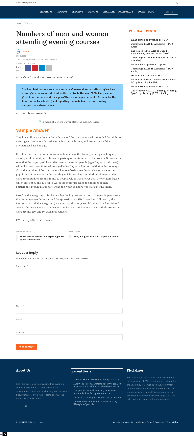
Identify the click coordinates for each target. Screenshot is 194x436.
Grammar (109, 11)
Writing (93, 11)
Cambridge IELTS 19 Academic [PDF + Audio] (152, 45)
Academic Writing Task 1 (39, 60)
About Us (116, 422)
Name (20, 306)
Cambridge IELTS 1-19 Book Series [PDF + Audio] (153, 59)
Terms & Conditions (155, 422)
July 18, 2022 (21, 56)
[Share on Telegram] (42, 68)
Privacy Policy (172, 422)
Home (18, 23)
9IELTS (26, 52)
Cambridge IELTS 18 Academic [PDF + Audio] (152, 70)
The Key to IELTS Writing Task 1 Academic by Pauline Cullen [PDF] (150, 52)
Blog (151, 11)
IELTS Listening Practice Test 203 (149, 86)
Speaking (77, 11)
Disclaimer (140, 422)
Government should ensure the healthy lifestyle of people (95, 403)
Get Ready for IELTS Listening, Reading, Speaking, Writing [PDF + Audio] (154, 92)
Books (141, 11)
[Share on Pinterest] (35, 68)
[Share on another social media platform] (49, 68)
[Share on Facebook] (28, 68)
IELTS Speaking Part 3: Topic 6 (148, 64)
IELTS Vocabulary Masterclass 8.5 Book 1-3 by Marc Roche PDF (153, 81)
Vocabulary (125, 11)
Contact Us (128, 422)
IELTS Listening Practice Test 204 (149, 39)
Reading (62, 11)
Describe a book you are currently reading (97, 397)
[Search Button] (176, 12)
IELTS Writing (27, 23)
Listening (46, 11)
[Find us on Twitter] (177, 3)
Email (20, 319)
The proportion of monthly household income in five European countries (94, 392)
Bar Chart (54, 60)
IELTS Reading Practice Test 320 (149, 75)
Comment (22, 266)
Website (20, 332)
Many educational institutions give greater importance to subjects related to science (97, 385)
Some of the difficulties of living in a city (96, 379)
